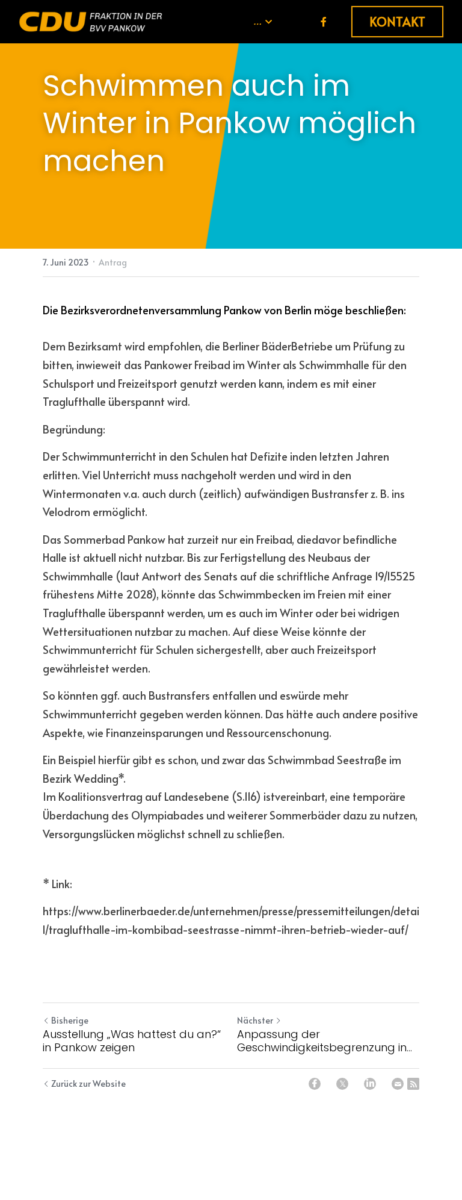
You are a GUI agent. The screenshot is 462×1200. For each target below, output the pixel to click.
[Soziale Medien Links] (324, 21)
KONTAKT (397, 21)
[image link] (91, 21)
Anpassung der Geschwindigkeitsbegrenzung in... (324, 1041)
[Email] (398, 1084)
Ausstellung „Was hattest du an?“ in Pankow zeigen (132, 1041)
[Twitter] (342, 1084)
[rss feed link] (413, 1084)
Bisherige (69, 1020)
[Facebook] (315, 1084)
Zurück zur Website (88, 1083)
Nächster (255, 1020)
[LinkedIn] (370, 1084)
